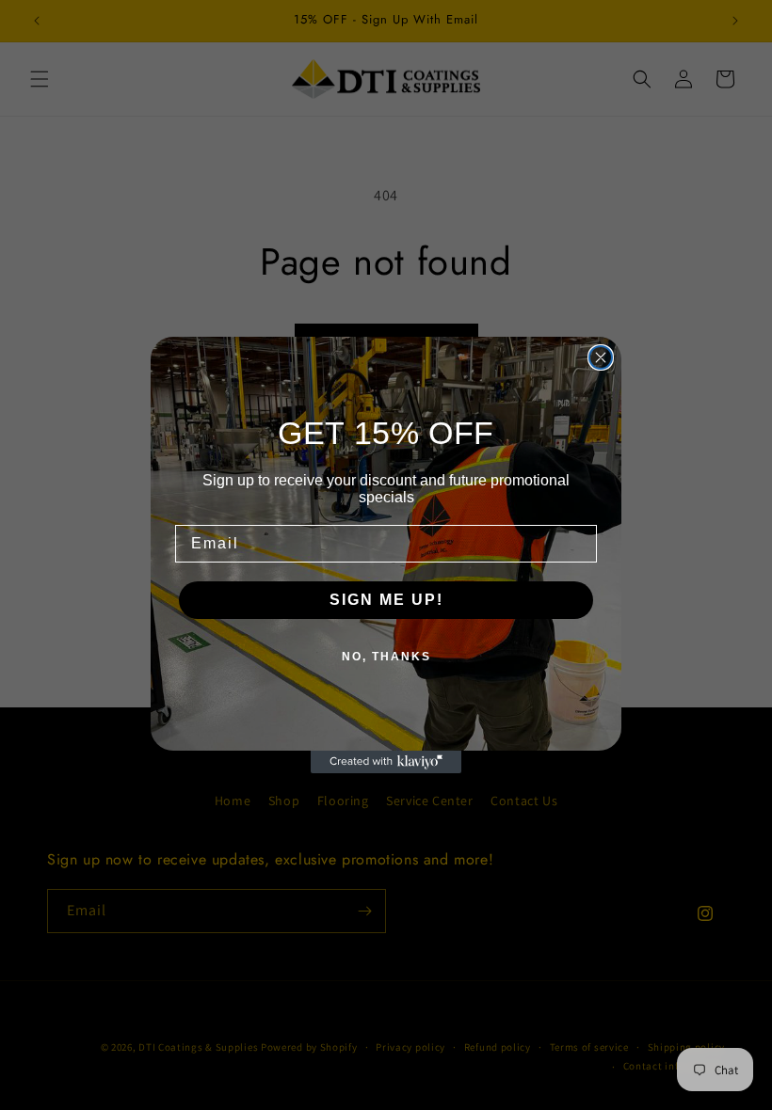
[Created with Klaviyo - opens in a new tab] (386, 762)
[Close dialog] (600, 357)
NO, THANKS (386, 656)
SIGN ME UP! (386, 600)
